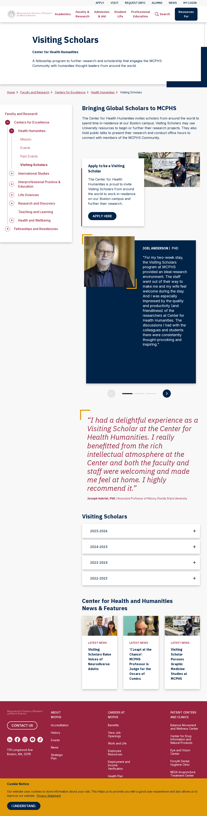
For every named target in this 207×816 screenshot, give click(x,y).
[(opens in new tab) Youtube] (32, 740)
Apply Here (102, 216)
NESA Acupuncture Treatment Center (182, 773)
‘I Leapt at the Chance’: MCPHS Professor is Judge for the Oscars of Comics (140, 664)
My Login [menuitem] (190, 3)
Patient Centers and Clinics (183, 715)
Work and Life (117, 743)
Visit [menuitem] (114, 3)
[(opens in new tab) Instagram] (25, 740)
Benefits (113, 725)
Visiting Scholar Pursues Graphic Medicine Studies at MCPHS (179, 664)
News (54, 747)
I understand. (24, 806)
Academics (63, 14)
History (55, 732)
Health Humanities (103, 92)
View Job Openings (114, 734)
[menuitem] (62, 14)
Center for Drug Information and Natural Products (181, 739)
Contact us (22, 725)
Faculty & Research (82, 14)
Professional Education (140, 14)
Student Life (120, 14)
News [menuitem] (173, 3)
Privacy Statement (49, 795)
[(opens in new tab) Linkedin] (10, 740)
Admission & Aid (101, 14)
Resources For (186, 14)
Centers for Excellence (70, 92)
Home (11, 92)
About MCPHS (56, 715)
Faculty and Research (34, 92)
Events (55, 740)
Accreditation (60, 725)
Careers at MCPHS (116, 715)
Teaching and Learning (35, 212)
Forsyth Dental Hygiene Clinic (180, 762)
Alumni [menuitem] (157, 3)
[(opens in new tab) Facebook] (17, 740)
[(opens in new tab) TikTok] (40, 740)
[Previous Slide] (111, 394)
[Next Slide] (167, 394)
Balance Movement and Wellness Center (184, 726)
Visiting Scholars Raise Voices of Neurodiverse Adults (99, 659)
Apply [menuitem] (100, 3)
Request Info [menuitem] (135, 3)
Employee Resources (115, 752)
